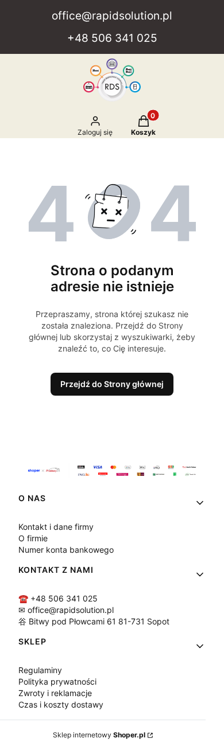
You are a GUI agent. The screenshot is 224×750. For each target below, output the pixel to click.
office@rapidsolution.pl (112, 15)
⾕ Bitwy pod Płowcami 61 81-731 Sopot (93, 621)
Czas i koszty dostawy (60, 704)
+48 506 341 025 (112, 38)
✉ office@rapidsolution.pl (66, 610)
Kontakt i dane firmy (56, 527)
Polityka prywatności (57, 681)
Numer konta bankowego (66, 549)
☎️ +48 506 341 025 (58, 598)
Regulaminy (40, 670)
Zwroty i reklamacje (55, 693)
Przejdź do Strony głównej (112, 384)
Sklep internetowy (99, 735)
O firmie (33, 538)
